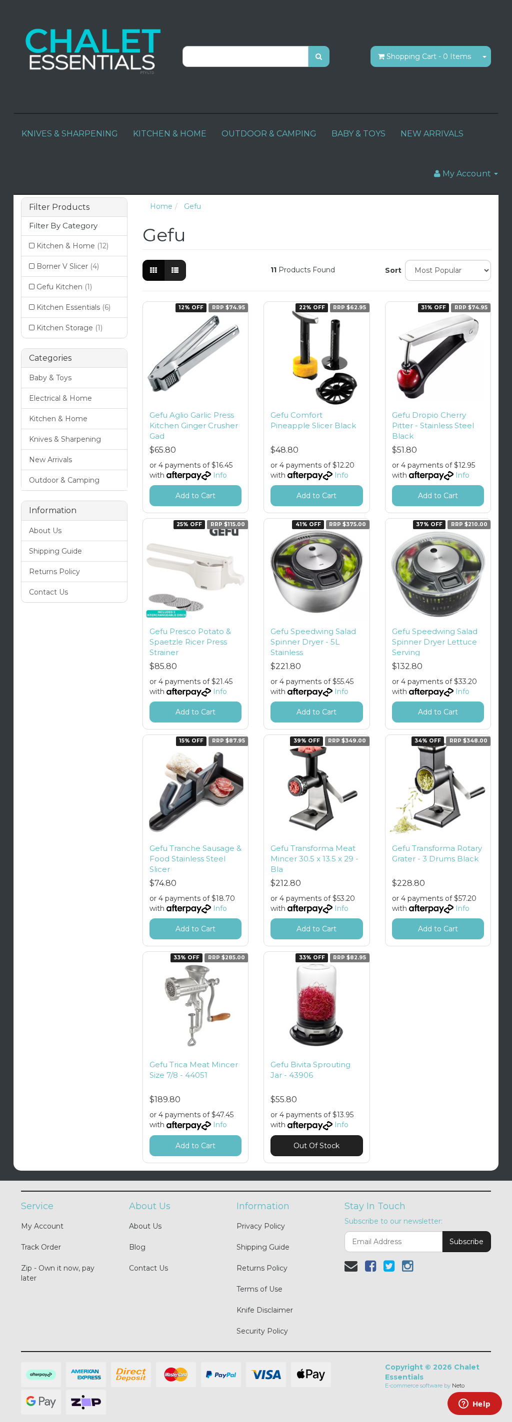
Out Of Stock (317, 1145)
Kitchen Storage (69, 327)
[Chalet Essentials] (94, 50)
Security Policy (262, 1331)
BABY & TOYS (359, 133)
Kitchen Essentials (73, 307)
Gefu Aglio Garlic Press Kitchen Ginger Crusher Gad (194, 425)
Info (220, 475)
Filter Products (59, 207)
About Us (45, 530)
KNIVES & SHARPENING (70, 133)
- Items (428, 56)
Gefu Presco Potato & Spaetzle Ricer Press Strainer (190, 642)
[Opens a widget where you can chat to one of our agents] (474, 1404)
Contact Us (48, 592)
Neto (458, 1385)
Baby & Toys (50, 377)
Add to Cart (196, 495)
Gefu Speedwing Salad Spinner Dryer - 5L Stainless (313, 642)
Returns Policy (54, 571)
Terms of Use (259, 1289)
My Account (42, 1226)
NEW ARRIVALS (432, 133)
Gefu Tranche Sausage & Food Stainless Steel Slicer (196, 858)
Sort (391, 270)
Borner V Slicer (67, 266)
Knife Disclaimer (264, 1310)
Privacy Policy (260, 1226)
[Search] (319, 56)
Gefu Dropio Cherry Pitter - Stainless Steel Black (433, 425)
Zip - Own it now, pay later (57, 1273)
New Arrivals (50, 459)
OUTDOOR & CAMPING (269, 133)
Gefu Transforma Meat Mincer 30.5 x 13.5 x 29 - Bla (314, 858)
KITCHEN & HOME (169, 133)
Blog (137, 1247)
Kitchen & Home (72, 245)
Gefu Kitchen (64, 286)
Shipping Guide (55, 551)
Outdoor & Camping (64, 480)
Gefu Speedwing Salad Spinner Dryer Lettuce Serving (435, 642)
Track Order (41, 1247)
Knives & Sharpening (65, 439)
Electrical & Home (60, 398)
